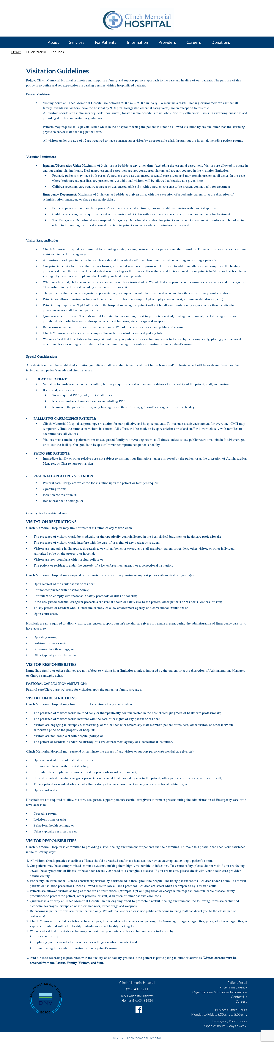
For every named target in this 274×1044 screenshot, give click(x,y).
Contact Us (239, 997)
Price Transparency (233, 987)
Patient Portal (237, 982)
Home (16, 52)
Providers (167, 42)
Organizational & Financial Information (219, 992)
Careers (241, 1001)
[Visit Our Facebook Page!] (139, 1009)
